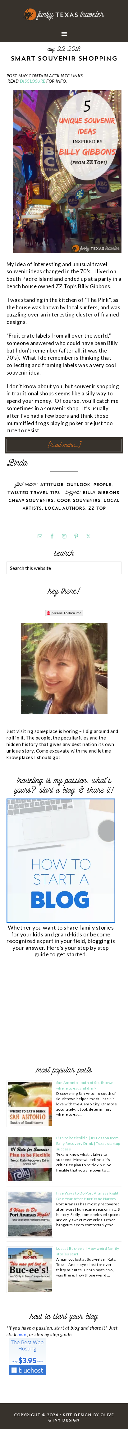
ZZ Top (97, 508)
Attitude (51, 484)
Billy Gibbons (101, 492)
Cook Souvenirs (79, 500)
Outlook (78, 484)
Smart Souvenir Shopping (64, 58)
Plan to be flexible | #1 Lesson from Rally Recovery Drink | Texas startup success (88, 1143)
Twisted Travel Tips (33, 492)
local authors (65, 508)
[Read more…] (64, 445)
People (102, 484)
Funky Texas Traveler (64, 14)
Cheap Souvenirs (31, 500)
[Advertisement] (53, 1013)
